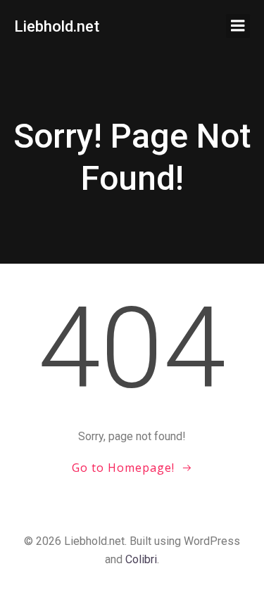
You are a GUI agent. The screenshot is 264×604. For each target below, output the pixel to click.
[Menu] (238, 26)
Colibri (141, 559)
